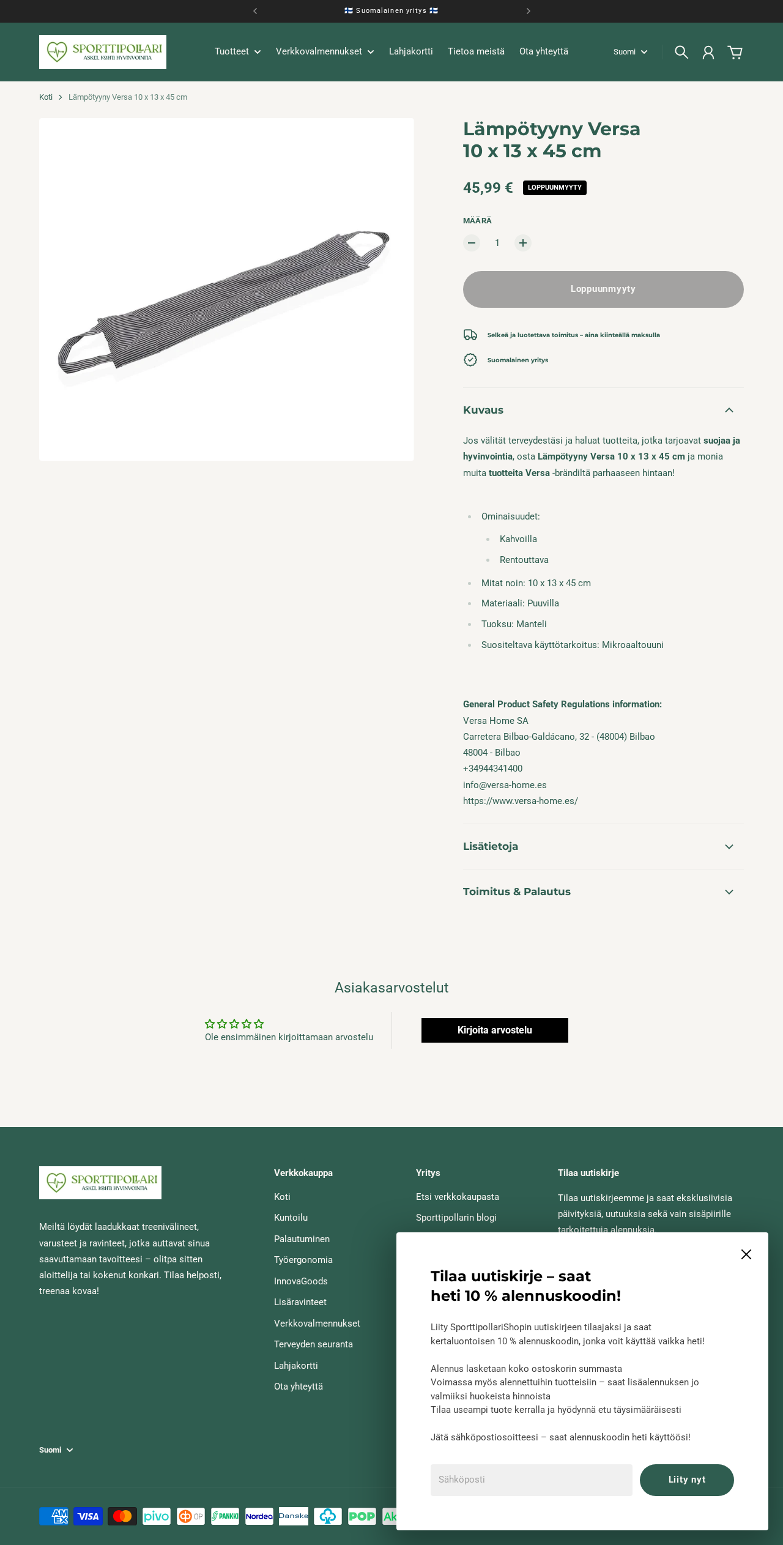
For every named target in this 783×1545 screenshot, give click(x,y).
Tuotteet (232, 52)
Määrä (477, 220)
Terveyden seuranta (313, 1344)
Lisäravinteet (300, 1302)
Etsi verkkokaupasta (457, 1196)
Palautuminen (302, 1239)
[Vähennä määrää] (471, 242)
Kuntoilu (291, 1217)
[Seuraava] (528, 11)
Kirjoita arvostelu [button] (495, 1030)
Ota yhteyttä (298, 1386)
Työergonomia (303, 1259)
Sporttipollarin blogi (456, 1217)
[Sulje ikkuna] (746, 1254)
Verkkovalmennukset (317, 1323)
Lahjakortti (296, 1365)
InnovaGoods (301, 1281)
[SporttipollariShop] (102, 52)
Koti (46, 97)
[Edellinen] (255, 11)
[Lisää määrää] (523, 242)
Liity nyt (687, 1479)
